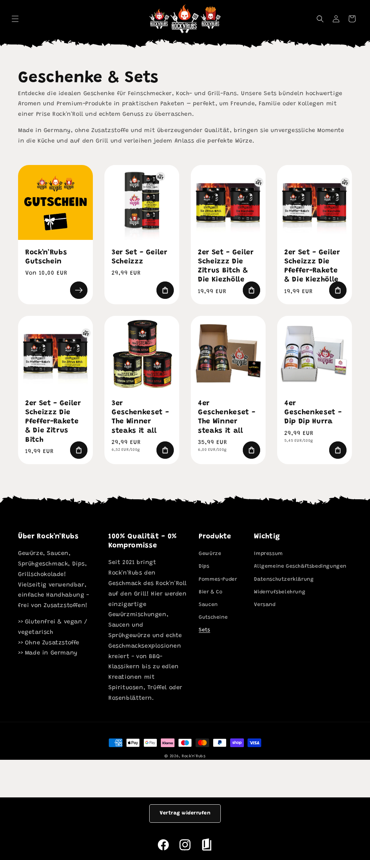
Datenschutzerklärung (284, 579)
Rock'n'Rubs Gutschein (46, 257)
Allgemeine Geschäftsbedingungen (300, 566)
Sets (204, 630)
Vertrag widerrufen (185, 813)
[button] (320, 19)
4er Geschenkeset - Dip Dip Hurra (312, 412)
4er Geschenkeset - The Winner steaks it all (226, 417)
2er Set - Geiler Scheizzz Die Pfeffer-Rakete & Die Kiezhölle (312, 266)
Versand (264, 604)
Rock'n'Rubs (194, 756)
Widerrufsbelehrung (279, 592)
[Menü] (15, 19)
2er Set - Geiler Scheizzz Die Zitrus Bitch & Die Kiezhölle (226, 266)
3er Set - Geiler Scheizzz (139, 257)
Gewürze (210, 553)
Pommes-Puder (218, 579)
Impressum (268, 553)
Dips (204, 566)
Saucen (208, 604)
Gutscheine (213, 617)
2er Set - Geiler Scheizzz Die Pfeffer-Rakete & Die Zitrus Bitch (53, 422)
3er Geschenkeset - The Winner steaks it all (140, 417)
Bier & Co (210, 592)
